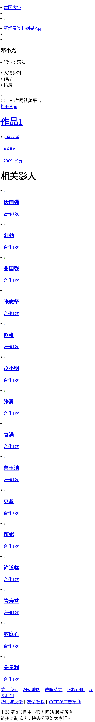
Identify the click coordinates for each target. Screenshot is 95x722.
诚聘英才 (53, 689)
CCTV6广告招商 (65, 701)
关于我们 (9, 689)
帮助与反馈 (12, 701)
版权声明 (76, 689)
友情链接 (36, 701)
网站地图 (31, 689)
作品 (12, 122)
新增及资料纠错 (23, 28)
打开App (9, 106)
